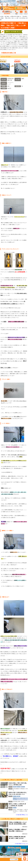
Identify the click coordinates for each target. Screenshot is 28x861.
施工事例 (7, 16)
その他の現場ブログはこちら (21, 843)
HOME (1, 16)
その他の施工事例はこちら (22, 814)
